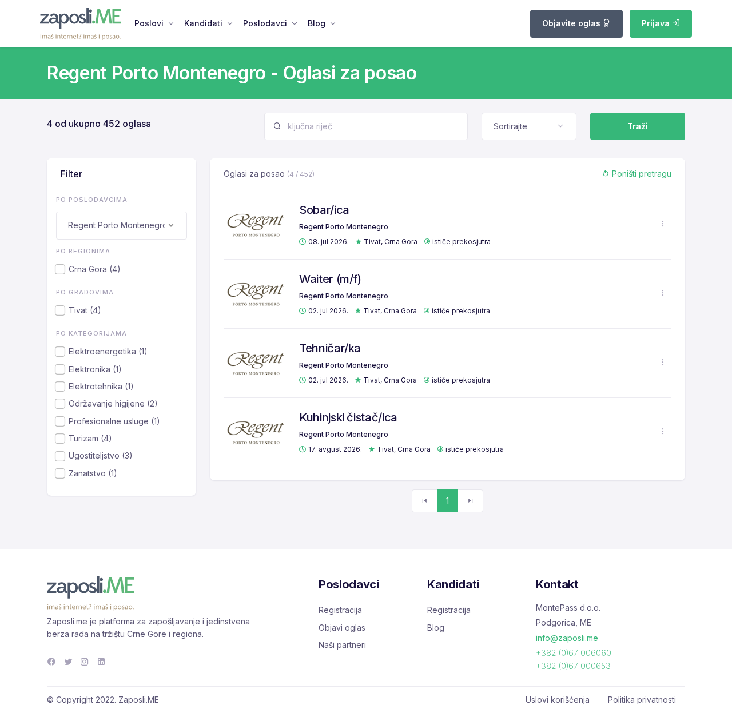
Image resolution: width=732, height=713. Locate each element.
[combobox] (529, 126)
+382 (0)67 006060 (573, 653)
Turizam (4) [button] (90, 438)
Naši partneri (342, 645)
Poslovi (149, 23)
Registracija (340, 610)
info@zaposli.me (567, 638)
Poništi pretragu (640, 173)
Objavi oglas (342, 627)
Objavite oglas (572, 23)
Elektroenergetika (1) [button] (108, 351)
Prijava (657, 23)
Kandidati (203, 23)
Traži (637, 126)
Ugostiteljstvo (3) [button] (101, 455)
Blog (316, 23)
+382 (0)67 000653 (573, 666)
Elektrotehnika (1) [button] (101, 386)
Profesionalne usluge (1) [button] (114, 421)
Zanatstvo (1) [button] (93, 473)
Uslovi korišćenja (558, 699)
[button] (663, 224)
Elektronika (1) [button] (95, 369)
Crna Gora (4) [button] (95, 269)
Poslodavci (265, 23)
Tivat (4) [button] (85, 310)
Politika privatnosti (642, 699)
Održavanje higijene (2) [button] (113, 403)
